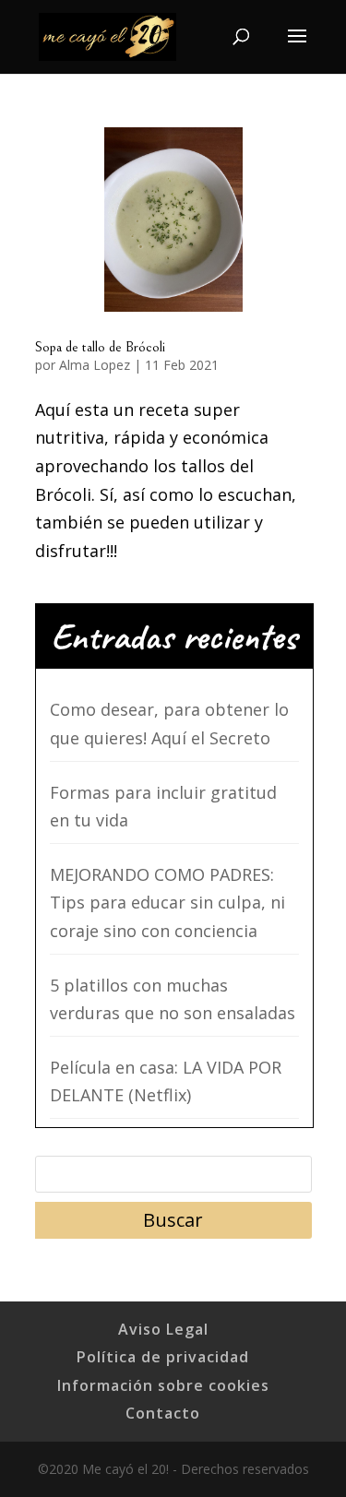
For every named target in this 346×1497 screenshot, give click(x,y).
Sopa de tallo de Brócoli (100, 347)
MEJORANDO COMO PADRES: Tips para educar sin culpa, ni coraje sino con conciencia (167, 902)
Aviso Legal (163, 1329)
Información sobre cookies (163, 1385)
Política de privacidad (163, 1357)
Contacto (162, 1413)
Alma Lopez (94, 365)
